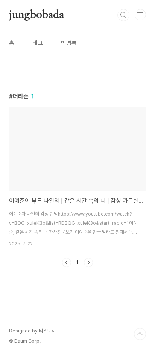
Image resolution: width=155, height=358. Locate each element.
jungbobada (36, 15)
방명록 (69, 43)
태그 (37, 43)
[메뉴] (140, 14)
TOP (140, 334)
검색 (123, 15)
